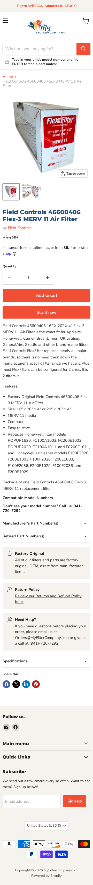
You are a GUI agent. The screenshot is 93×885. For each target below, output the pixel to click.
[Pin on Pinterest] (36, 684)
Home (8, 77)
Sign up (74, 801)
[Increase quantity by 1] (47, 277)
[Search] (83, 49)
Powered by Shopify (46, 875)
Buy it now (46, 312)
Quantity (9, 266)
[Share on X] (16, 684)
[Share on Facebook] (6, 684)
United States (44, 825)
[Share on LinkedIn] (26, 684)
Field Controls (20, 227)
